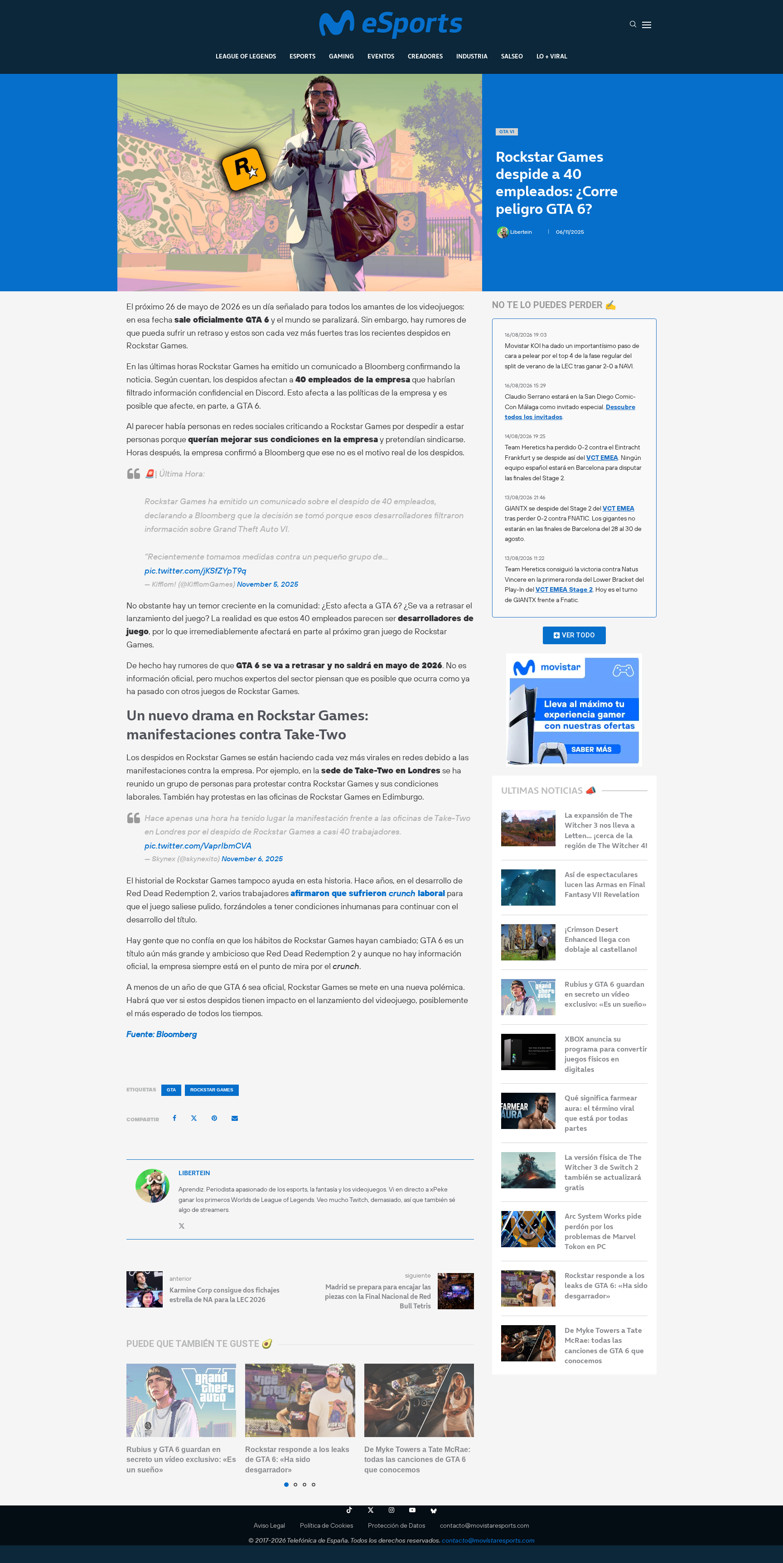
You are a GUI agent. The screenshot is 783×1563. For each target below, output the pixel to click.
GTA (171, 1089)
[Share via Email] (234, 1118)
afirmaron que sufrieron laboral (367, 893)
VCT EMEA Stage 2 (564, 589)
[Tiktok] (349, 1510)
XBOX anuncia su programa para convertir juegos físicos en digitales (606, 1054)
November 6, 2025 (252, 858)
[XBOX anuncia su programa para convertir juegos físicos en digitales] (528, 1052)
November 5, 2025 (267, 584)
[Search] (633, 25)
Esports (302, 56)
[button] (138, 1425)
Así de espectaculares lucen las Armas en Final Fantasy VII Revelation (605, 884)
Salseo (512, 56)
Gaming (341, 56)
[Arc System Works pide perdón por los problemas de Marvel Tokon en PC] (528, 1229)
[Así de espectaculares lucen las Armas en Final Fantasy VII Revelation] (528, 887)
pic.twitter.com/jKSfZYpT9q (195, 570)
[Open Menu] (646, 24)
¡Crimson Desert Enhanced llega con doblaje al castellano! (601, 939)
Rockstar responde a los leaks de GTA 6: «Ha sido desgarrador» (297, 1460)
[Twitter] (370, 1510)
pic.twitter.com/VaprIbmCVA (198, 845)
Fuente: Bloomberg (161, 1034)
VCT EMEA (602, 457)
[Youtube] (412, 1510)
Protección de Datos (396, 1525)
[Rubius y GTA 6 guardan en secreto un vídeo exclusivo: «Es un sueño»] (181, 1400)
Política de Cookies (326, 1525)
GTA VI (506, 131)
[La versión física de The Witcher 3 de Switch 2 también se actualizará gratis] (528, 1170)
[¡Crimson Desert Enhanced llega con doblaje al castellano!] (528, 942)
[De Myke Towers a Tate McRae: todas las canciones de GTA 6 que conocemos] (419, 1400)
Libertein (521, 231)
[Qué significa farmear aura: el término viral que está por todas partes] (528, 1111)
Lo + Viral (551, 56)
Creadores (425, 56)
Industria (472, 56)
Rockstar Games (211, 1089)
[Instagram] (391, 1510)
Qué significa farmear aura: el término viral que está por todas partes (601, 1113)
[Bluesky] (433, 1510)
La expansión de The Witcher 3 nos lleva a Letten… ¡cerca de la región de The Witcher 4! (606, 830)
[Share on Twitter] (194, 1118)
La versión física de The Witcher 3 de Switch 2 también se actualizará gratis (603, 1172)
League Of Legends (246, 56)
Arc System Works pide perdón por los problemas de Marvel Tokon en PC (603, 1231)
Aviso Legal (269, 1525)
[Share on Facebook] (174, 1118)
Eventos (380, 56)
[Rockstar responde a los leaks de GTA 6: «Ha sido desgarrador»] (300, 1400)
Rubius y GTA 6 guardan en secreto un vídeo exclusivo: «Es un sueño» (181, 1460)
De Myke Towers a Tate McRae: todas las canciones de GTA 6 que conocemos (417, 1460)
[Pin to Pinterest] (214, 1118)
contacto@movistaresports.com (484, 1525)
